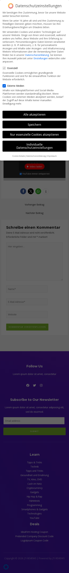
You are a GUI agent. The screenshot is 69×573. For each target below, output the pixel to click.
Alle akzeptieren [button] (34, 114)
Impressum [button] (52, 156)
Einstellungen (40, 58)
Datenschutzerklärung (37, 55)
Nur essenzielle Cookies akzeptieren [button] (34, 134)
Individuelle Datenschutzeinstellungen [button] (34, 146)
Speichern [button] (34, 125)
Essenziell (12, 68)
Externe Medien (15, 85)
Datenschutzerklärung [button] (36, 156)
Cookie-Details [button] (18, 156)
